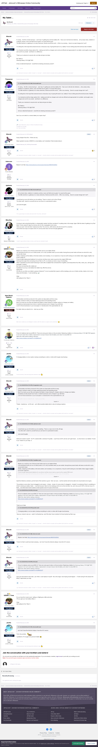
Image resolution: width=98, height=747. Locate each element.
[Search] (95, 8)
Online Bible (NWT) (55, 713)
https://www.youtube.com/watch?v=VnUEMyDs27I (28, 338)
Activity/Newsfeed (7, 713)
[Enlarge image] (38, 273)
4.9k (9, 265)
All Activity (20, 8)
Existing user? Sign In (82, 3)
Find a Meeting (54, 720)
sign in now (59, 656)
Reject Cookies (91, 743)
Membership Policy (31, 718)
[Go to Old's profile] (9, 335)
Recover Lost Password (32, 720)
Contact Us (51, 733)
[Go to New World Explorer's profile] (9, 302)
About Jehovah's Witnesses (57, 718)
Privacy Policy (43, 733)
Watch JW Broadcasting (80, 711)
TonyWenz (35, 460)
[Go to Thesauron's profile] (9, 84)
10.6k (9, 95)
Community (11, 8)
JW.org (52, 711)
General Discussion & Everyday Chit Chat (27, 23)
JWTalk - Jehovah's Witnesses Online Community (20, 3)
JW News (76, 713)
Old (9, 330)
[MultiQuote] (17, 68)
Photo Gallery (6, 718)
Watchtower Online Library (80, 718)
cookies (11, 743)
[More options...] (94, 36)
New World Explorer (9, 296)
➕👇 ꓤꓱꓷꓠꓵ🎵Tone (9, 248)
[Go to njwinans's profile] (9, 190)
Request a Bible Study (56, 716)
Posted (22, 36)
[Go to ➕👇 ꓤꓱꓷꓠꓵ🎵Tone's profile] (9, 254)
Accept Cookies (79, 743)
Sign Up (93, 3)
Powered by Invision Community (49, 736)
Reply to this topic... (16, 664)
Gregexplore (36, 385)
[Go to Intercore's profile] (9, 166)
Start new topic (74, 29)
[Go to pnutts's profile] (9, 359)
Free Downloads (7, 720)
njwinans (9, 185)
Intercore (9, 161)
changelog (52, 739)
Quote (21, 68)
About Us (27, 8)
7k (9, 236)
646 (10, 174)
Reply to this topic (89, 29)
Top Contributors (31, 711)
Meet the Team (30, 713)
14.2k (9, 313)
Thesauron (9, 79)
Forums (4, 8)
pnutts (9, 353)
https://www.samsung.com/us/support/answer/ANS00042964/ (41, 164)
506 (10, 202)
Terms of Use (36, 8)
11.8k (9, 53)
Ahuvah (10, 22)
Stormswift (36, 83)
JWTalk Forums (7, 711)
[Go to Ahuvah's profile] (4, 23)
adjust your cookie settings (47, 743)
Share (81, 23)
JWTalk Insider (30, 716)
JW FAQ (76, 716)
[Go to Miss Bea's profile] (9, 225)
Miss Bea (9, 220)
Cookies (57, 733)
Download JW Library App (80, 720)
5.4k (9, 370)
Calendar (5, 716)
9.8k (8, 343)
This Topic (89, 8)
